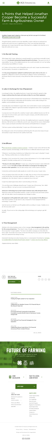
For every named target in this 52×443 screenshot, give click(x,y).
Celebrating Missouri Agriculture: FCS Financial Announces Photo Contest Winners (23, 327)
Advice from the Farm (18, 23)
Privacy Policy (19, 429)
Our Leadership (32, 399)
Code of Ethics (32, 410)
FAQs (30, 416)
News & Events (32, 401)
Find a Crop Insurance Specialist (16, 405)
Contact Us (31, 412)
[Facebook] (39, 279)
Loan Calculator (16, 377)
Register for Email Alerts (34, 405)
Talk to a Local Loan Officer (34, 377)
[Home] (26, 3)
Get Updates (12, 282)
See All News (37, 332)
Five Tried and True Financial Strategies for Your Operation (23, 320)
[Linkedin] (46, 279)
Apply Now (20, 386)
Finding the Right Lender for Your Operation (22, 298)
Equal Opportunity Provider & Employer (34, 407)
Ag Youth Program (33, 403)
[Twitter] (42, 279)
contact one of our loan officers (39, 239)
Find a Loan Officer (15, 402)
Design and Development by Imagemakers (26, 432)
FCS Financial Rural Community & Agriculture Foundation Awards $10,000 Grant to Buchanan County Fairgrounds (25, 312)
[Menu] (3, 3)
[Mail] (49, 279)
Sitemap (26, 429)
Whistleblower (32, 429)
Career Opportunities (34, 395)
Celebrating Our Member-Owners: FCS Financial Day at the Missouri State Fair (25, 304)
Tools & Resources (33, 414)
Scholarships (32, 397)
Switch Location (15, 400)
